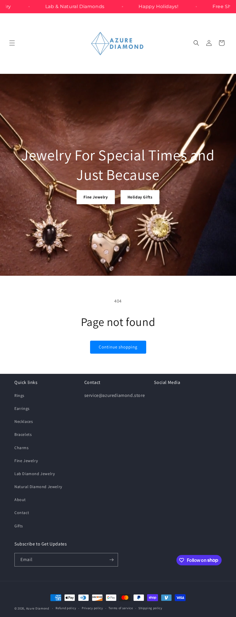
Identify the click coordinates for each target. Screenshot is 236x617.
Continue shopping (118, 347)
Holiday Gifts (140, 197)
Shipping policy (150, 608)
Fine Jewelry (95, 197)
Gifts (18, 525)
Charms (21, 447)
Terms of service (121, 608)
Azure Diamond (37, 608)
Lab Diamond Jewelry (34, 473)
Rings (19, 395)
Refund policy (66, 608)
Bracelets (23, 434)
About (20, 499)
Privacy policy (92, 608)
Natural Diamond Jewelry (38, 486)
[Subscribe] (111, 560)
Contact (21, 512)
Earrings (22, 408)
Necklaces (23, 421)
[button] (12, 43)
